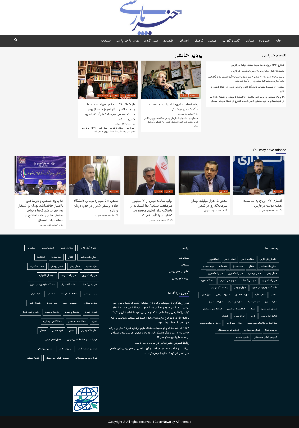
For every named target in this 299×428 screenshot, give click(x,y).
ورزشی (212, 40)
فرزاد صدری (239, 316)
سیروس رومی (223, 295)
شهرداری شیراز (216, 302)
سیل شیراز (206, 295)
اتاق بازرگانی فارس (268, 259)
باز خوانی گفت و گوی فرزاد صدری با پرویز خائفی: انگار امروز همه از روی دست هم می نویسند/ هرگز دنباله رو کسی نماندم (110, 112)
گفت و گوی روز (230, 40)
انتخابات (223, 266)
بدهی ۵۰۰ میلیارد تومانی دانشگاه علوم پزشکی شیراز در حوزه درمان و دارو (247, 89)
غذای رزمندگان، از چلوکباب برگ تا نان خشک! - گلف (161, 303)
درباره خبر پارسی (180, 278)
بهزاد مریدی (208, 266)
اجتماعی (184, 40)
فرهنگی (198, 40)
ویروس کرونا (271, 330)
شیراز (252, 309)
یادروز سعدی (242, 337)
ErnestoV (183, 318)
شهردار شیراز (253, 302)
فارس (252, 316)
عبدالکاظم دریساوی (212, 309)
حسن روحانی (254, 273)
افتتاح (251, 266)
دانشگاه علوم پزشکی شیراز (264, 288)
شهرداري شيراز (235, 302)
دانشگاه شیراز (207, 280)
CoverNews (163, 422)
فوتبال (225, 316)
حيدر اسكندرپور (235, 273)
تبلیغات (106, 40)
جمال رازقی (271, 273)
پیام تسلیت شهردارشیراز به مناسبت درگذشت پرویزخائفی (173, 107)
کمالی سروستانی (252, 330)
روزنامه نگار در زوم (219, 288)
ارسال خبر (184, 258)
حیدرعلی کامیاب (248, 280)
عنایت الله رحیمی (269, 316)
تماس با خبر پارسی (127, 40)
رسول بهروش (240, 288)
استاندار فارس (247, 259)
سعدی (274, 295)
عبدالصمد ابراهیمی (236, 309)
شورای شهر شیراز (269, 309)
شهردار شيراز (271, 302)
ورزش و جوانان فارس (210, 323)
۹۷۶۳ (186, 328)
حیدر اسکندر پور (269, 280)
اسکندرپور (214, 259)
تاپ (122, 95)
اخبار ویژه (264, 40)
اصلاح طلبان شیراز (268, 266)
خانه (278, 40)
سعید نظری (260, 295)
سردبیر (181, 114)
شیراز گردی (151, 40)
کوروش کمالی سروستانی (265, 337)
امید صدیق (238, 266)
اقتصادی (168, 40)
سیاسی (249, 40)
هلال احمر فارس (234, 323)
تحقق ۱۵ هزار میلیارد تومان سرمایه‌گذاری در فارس (257, 71)
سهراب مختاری (242, 295)
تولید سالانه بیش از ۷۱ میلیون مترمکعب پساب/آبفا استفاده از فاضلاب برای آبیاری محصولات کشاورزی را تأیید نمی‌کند (246, 79)
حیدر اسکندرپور (215, 273)
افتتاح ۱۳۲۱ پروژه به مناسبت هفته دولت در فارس (257, 65)
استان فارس (229, 259)
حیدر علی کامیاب (228, 280)
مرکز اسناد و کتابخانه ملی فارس (262, 323)
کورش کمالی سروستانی (228, 330)
